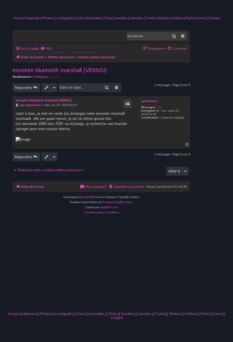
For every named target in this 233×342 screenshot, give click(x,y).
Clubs (79, 18)
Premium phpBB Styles (118, 202)
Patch (190, 18)
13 (159, 107)
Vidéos (177, 18)
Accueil (19, 18)
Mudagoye (41, 76)
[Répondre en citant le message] (127, 103)
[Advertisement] (116, 266)
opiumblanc (149, 101)
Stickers (163, 18)
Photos (47, 18)
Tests (108, 18)
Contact (214, 18)
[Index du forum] (116, 9)
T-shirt (150, 18)
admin (55, 76)
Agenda (33, 18)
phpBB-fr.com (109, 207)
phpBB (88, 197)
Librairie (136, 18)
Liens (201, 18)
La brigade (63, 18)
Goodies (121, 18)
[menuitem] (46, 48)
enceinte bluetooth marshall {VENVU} (60, 70)
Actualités (93, 18)
